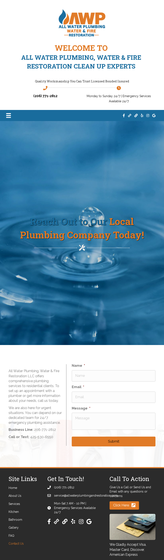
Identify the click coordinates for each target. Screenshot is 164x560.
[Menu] (8, 115)
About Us (15, 495)
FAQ (11, 535)
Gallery (14, 527)
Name (78, 366)
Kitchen (14, 511)
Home (13, 488)
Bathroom (15, 519)
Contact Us (16, 543)
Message (81, 408)
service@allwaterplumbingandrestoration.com (86, 495)
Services (14, 504)
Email (78, 387)
